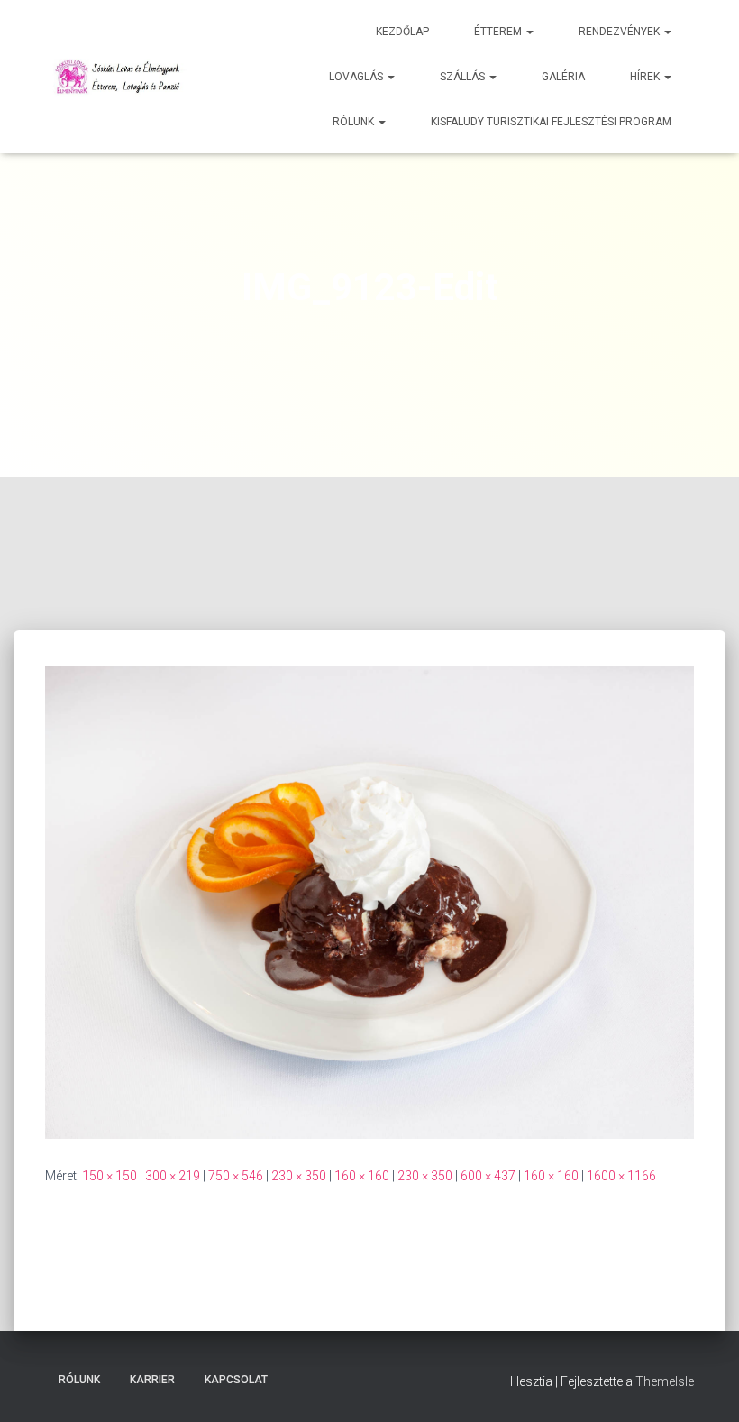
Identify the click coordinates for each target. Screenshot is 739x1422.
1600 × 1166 (621, 1176)
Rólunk (355, 121)
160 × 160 (361, 1176)
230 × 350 (298, 1176)
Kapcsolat (236, 1379)
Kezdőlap (402, 31)
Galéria (563, 76)
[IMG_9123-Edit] (369, 901)
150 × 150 (109, 1176)
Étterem (499, 31)
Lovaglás (357, 76)
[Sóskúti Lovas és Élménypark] (122, 76)
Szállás (464, 76)
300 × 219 (172, 1176)
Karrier (152, 1379)
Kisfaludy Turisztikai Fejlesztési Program (551, 121)
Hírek (646, 76)
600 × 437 (488, 1176)
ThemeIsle (664, 1381)
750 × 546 (235, 1176)
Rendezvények (620, 31)
